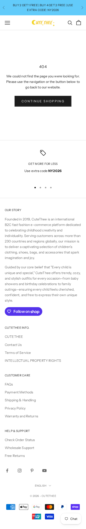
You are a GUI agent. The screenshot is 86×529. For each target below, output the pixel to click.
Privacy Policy (15, 408)
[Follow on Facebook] (7, 470)
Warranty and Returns (21, 416)
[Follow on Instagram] (19, 470)
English (41, 485)
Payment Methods (19, 392)
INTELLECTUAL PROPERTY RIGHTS (33, 360)
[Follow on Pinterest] (32, 470)
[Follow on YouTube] (44, 470)
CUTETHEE (14, 336)
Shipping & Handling (20, 400)
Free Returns (15, 456)
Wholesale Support (19, 448)
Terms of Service (18, 353)
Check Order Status (20, 440)
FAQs (9, 384)
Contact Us (13, 345)
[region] (43, 164)
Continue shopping (43, 101)
